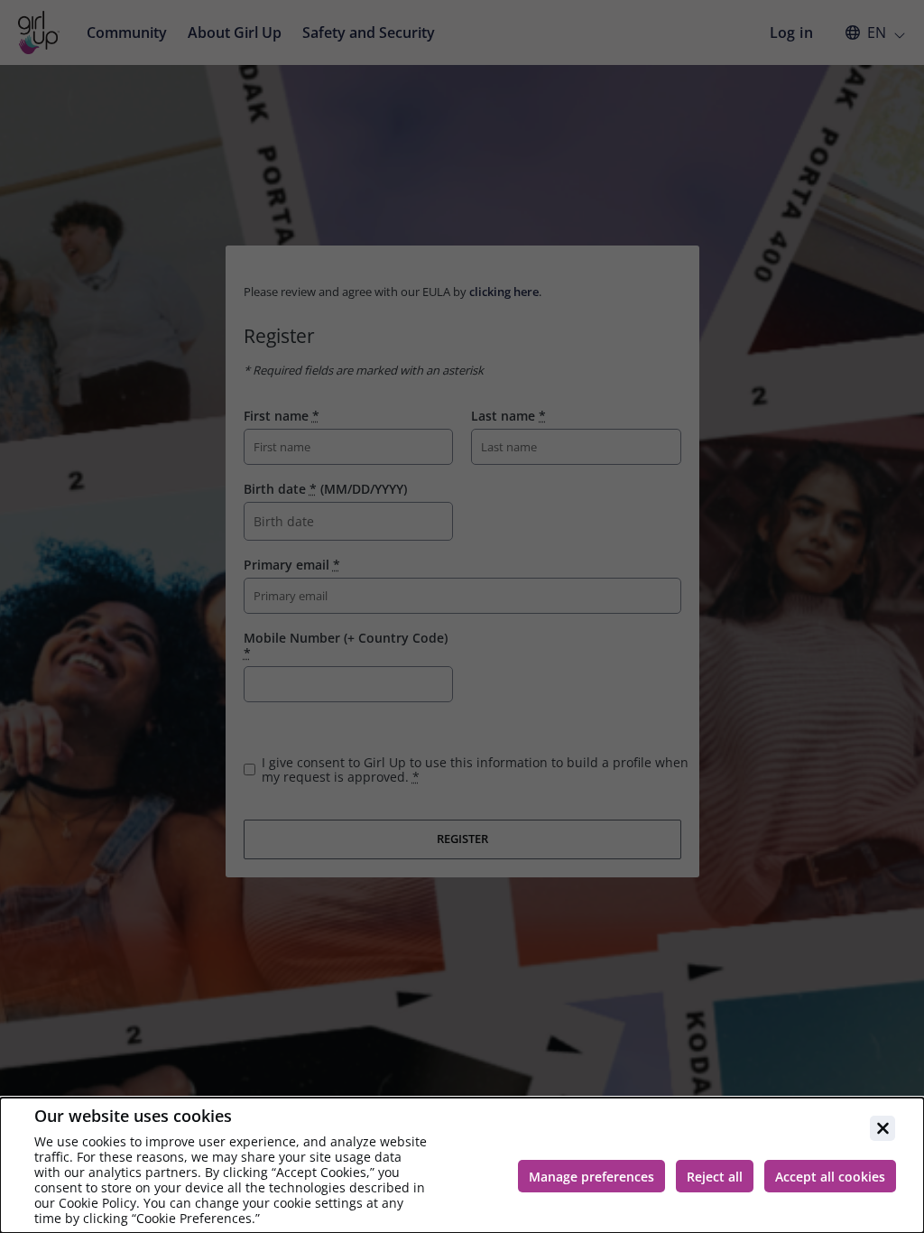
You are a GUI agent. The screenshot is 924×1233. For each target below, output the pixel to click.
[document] (462, 1165)
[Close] (882, 1128)
